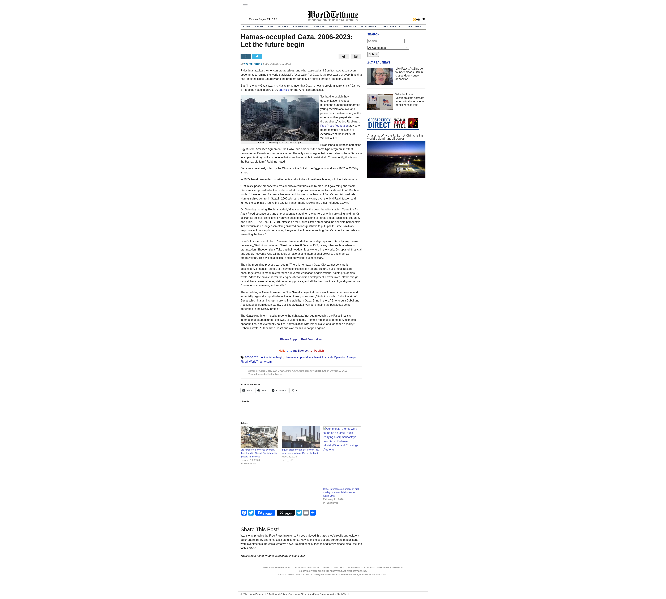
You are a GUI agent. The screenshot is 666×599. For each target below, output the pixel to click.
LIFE (270, 26)
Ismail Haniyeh (323, 357)
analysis (284, 89)
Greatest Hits (391, 26)
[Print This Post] (344, 56)
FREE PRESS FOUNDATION (390, 568)
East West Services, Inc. (308, 568)
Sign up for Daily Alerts (361, 568)
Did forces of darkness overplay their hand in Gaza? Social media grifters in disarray (259, 453)
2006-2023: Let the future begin (264, 357)
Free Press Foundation (334, 125)
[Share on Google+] (268, 56)
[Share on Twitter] (257, 56)
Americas (349, 26)
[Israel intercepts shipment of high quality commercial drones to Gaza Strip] (342, 456)
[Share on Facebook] (246, 56)
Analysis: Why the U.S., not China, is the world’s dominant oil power (395, 137)
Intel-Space (369, 26)
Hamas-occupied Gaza (299, 357)
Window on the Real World (277, 568)
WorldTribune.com (260, 361)
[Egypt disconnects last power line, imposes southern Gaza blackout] (301, 437)
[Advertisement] (396, 213)
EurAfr (283, 26)
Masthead (339, 568)
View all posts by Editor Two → (265, 374)
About (259, 26)
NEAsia (333, 26)
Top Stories (413, 26)
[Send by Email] (356, 56)
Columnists (301, 26)
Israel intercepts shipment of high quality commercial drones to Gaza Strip (341, 492)
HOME (246, 26)
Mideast (319, 26)
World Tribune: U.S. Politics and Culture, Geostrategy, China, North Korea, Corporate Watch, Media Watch (299, 594)
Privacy (327, 568)
